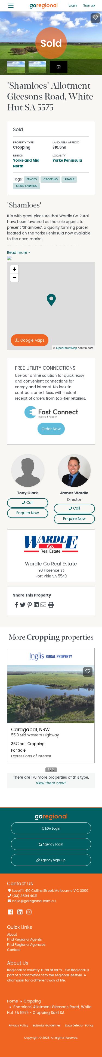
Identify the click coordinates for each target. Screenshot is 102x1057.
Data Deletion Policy (79, 1025)
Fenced (32, 179)
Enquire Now (27, 513)
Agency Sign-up (53, 860)
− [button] (14, 277)
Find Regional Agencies (26, 945)
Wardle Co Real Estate (51, 564)
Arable (69, 179)
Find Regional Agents (24, 939)
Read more (17, 253)
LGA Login (52, 828)
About (12, 934)
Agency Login (52, 844)
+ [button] (14, 269)
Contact (13, 950)
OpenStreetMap (66, 347)
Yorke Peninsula (67, 160)
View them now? (51, 783)
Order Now (51, 429)
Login (73, 5)
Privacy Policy (18, 1025)
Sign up (89, 5)
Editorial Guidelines (46, 1025)
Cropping (51, 179)
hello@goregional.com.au (34, 901)
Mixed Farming (26, 185)
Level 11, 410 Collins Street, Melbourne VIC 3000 (50, 891)
